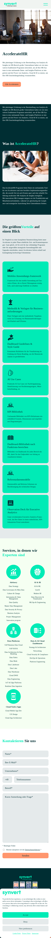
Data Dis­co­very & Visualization (37, 598)
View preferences (25, 929)
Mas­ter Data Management (13, 606)
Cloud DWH (13, 675)
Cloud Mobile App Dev (13, 711)
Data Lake (13, 668)
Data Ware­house (13, 672)
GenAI (37, 590)
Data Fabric (13, 657)
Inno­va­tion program (14, 620)
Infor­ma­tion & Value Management (13, 598)
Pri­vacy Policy (26, 933)
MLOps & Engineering (37, 602)
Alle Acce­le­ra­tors (11, 84)
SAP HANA (13, 649)
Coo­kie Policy (17, 933)
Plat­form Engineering (37, 662)
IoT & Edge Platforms (13, 683)
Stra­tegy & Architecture (37, 647)
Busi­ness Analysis (13, 613)
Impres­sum (35, 933)
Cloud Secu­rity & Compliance (37, 654)
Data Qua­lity (13, 602)
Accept (25, 915)
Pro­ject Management (13, 617)
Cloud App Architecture (13, 718)
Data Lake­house (13, 665)
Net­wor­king (37, 651)
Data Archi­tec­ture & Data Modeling (13, 653)
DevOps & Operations (37, 658)
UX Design (13, 714)
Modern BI (37, 593)
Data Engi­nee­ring (13, 679)
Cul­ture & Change (13, 593)
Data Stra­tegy (13, 586)
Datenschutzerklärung (32, 850)
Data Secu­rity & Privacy (13, 610)
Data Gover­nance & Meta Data (13, 590)
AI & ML (37, 586)
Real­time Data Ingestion (13, 686)
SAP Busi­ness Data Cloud (14, 645)
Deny (25, 922)
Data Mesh (13, 661)
